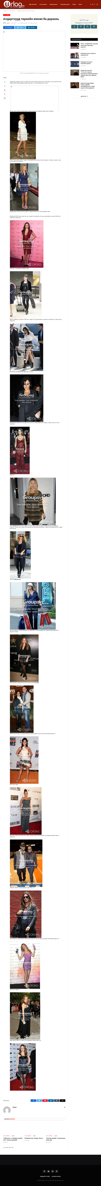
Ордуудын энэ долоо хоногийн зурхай (86, 62)
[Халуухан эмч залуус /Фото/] (34, 1128)
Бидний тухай (45, 1176)
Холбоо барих (56, 1176)
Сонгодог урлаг (65, 4)
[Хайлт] (97, 4)
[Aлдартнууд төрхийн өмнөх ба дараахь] (34, 51)
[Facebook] (4, 82)
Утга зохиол (43, 4)
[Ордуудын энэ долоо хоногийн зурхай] (74, 64)
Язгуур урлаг (54, 4)
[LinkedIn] (4, 90)
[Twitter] (4, 86)
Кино (80, 4)
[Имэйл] (4, 98)
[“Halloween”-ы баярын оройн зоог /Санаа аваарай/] (12, 1128)
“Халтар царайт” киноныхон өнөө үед (55, 1139)
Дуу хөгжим (33, 4)
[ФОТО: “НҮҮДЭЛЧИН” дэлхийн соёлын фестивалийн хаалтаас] (74, 46)
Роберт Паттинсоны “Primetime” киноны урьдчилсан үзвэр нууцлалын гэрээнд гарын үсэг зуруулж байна (89, 73)
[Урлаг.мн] (14, 4)
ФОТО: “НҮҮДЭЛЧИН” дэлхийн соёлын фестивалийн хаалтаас (89, 45)
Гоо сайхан (6, 1135)
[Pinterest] (4, 94)
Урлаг (8, 23)
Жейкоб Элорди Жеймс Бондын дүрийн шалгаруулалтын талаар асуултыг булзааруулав (88, 86)
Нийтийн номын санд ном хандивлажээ (88, 54)
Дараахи (83, 96)
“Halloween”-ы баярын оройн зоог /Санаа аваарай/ (12, 1139)
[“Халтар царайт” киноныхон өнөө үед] (55, 1128)
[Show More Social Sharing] (39, 27)
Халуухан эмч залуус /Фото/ (34, 1138)
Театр (74, 4)
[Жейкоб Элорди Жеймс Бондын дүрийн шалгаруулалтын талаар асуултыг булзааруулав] (74, 85)
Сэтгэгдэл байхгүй (23, 23)
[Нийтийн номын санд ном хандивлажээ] (74, 55)
